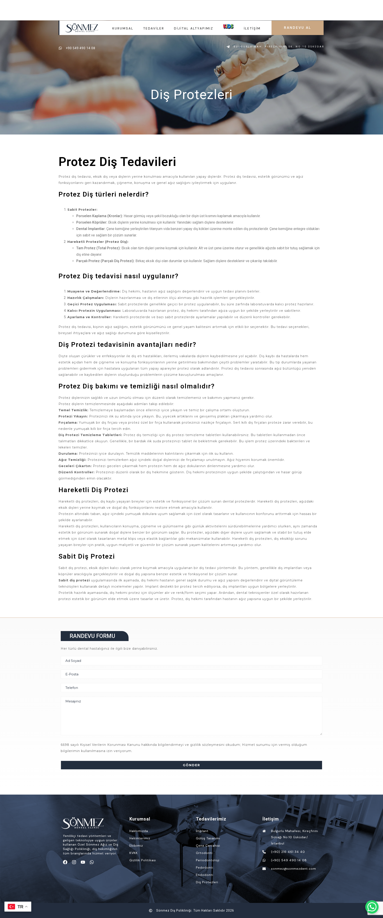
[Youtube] (83, 862)
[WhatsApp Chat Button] (372, 907)
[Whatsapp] (92, 862)
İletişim (252, 28)
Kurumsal (122, 28)
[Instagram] (74, 862)
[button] (95, 636)
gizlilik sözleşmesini (207, 745)
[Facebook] (65, 862)
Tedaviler (153, 28)
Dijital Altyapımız (193, 28)
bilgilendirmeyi (171, 745)
